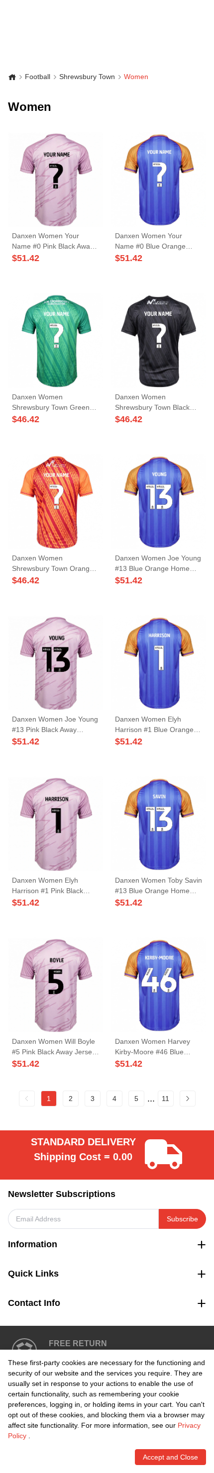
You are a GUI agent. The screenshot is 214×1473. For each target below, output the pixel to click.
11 (165, 1099)
